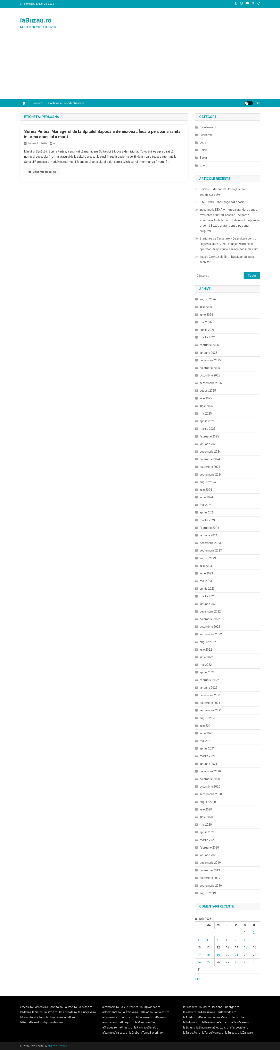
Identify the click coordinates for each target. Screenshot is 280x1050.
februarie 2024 (209, 527)
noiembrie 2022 (210, 619)
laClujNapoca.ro (150, 1007)
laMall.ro (25, 1012)
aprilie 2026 (207, 329)
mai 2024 (206, 504)
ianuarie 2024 (208, 535)
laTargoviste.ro (238, 1027)
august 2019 (208, 893)
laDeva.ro (160, 1017)
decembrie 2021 (210, 695)
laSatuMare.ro (240, 1022)
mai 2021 (206, 741)
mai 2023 (206, 581)
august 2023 (208, 558)
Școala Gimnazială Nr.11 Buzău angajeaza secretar (227, 259)
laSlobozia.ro (220, 1027)
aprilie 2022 (207, 672)
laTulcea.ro (232, 1032)
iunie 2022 (206, 657)
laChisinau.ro (54, 1017)
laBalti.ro (69, 1017)
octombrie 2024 (210, 466)
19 (218, 954)
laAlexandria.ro (226, 1012)
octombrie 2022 (210, 626)
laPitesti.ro (125, 1027)
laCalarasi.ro (144, 1017)
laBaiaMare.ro (222, 1017)
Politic (203, 150)
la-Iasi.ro (204, 1007)
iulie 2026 (206, 307)
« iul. (198, 979)
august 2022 (208, 642)
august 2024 (208, 482)
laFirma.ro (50, 1012)
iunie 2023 (206, 573)
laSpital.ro (56, 1007)
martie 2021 (207, 756)
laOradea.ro (109, 1027)
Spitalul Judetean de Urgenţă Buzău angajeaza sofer (223, 192)
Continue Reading (44, 171)
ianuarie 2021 (208, 763)
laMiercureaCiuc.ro (147, 1022)
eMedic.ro (26, 1007)
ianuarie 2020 (208, 855)
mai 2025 (206, 413)
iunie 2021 (206, 733)
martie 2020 (207, 840)
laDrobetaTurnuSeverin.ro (146, 1032)
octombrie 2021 (210, 702)
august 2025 (208, 390)
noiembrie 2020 (210, 779)
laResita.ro (222, 1022)
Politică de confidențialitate (66, 103)
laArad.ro (189, 1017)
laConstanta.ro (111, 1012)
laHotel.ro (71, 1007)
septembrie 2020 (211, 794)
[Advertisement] (140, 68)
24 (199, 962)
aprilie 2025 (207, 421)
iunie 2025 (206, 406)
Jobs (203, 142)
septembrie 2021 (211, 710)
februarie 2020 (209, 847)
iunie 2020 (206, 817)
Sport (203, 165)
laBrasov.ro (190, 1007)
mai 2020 (206, 824)
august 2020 (208, 802)
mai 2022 (206, 664)
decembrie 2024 (210, 451)
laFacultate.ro (68, 1012)
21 (236, 954)
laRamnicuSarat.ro (146, 1027)
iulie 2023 (206, 565)
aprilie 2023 (207, 588)
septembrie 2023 (211, 550)
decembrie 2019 (210, 862)
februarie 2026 (209, 345)
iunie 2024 (206, 497)
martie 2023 (207, 596)
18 (208, 954)
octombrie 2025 (210, 375)
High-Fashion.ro (53, 1022)
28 (236, 962)
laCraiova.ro (130, 1012)
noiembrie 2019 (210, 870)
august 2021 (208, 718)
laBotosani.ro (191, 1022)
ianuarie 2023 (208, 604)
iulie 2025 (206, 398)
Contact (37, 103)
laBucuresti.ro (130, 1007)
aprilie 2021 (207, 748)
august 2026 (208, 299)
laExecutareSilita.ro (32, 1017)
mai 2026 (206, 322)
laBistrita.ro (239, 1017)
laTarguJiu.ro (192, 1032)
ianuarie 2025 (208, 444)
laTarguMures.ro (212, 1032)
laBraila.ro (208, 1022)
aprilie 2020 (207, 832)
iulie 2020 (206, 809)
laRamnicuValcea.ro (114, 1032)
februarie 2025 (209, 436)
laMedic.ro (42, 1007)
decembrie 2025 (210, 360)
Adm (56, 143)
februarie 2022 (209, 680)
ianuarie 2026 (208, 352)
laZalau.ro (246, 1032)
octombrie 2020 (210, 786)
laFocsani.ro (109, 1022)
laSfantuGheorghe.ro (225, 1007)
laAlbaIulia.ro (206, 1012)
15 (245, 947)
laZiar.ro (37, 1012)
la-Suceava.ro (87, 1012)
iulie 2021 (206, 725)
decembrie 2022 (210, 611)
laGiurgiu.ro (127, 1022)
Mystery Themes (57, 1045)
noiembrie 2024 (210, 459)
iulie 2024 (206, 489)
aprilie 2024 (207, 512)
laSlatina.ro (203, 1027)
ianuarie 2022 (208, 687)
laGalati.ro (146, 1012)
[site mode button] (249, 103)
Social (203, 157)
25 (208, 962)
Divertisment (208, 127)
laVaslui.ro (190, 1012)
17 (199, 954)
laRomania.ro (110, 1007)
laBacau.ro (204, 1017)
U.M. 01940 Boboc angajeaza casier (223, 202)
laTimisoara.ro (111, 1017)
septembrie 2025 (211, 383)
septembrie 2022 (211, 634)
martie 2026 (207, 337)
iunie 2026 (206, 314)
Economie (206, 135)
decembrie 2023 (210, 543)
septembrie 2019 (211, 885)
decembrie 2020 (210, 771)
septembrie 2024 (211, 474)
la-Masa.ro (85, 1007)
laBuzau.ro (35, 20)
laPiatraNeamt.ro (31, 1022)
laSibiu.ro (189, 1027)
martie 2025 (207, 428)
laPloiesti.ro (162, 1012)
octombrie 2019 (210, 877)
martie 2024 (207, 520)
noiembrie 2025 (210, 368)
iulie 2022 (206, 649)
